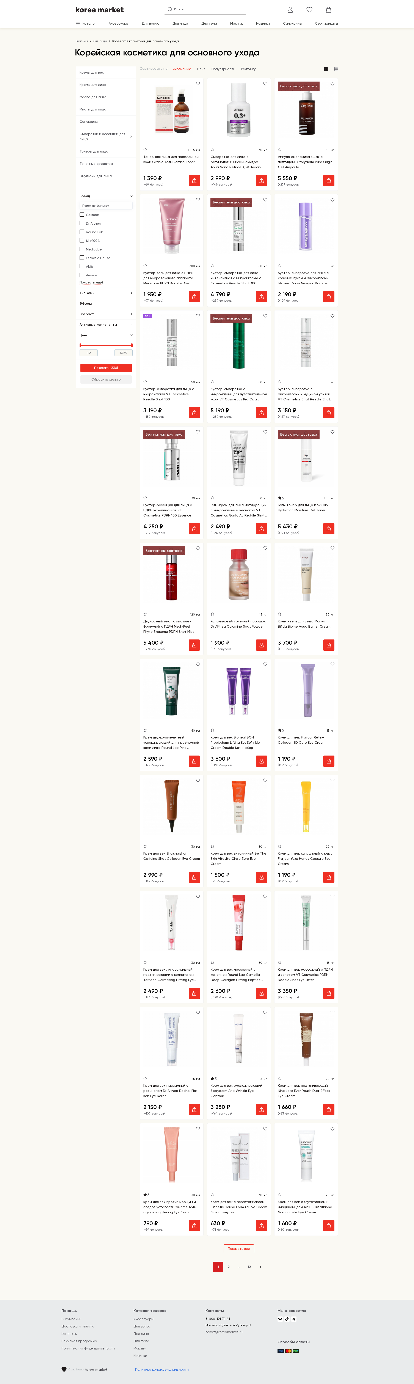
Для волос (150, 23)
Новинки (263, 23)
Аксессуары (119, 23)
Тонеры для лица (94, 151)
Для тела (209, 23)
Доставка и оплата (77, 1326)
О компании (71, 1319)
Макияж (236, 23)
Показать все (239, 1249)
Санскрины (292, 23)
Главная (82, 41)
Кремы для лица (93, 85)
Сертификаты (326, 23)
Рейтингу (248, 69)
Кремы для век (92, 72)
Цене (201, 69)
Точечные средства (96, 164)
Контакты (69, 1334)
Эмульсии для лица (96, 176)
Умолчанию (181, 69)
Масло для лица (93, 97)
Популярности (223, 69)
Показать (102, 368)
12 (249, 1267)
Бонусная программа (79, 1341)
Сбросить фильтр (106, 379)
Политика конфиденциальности (88, 1348)
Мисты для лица (93, 109)
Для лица (180, 23)
